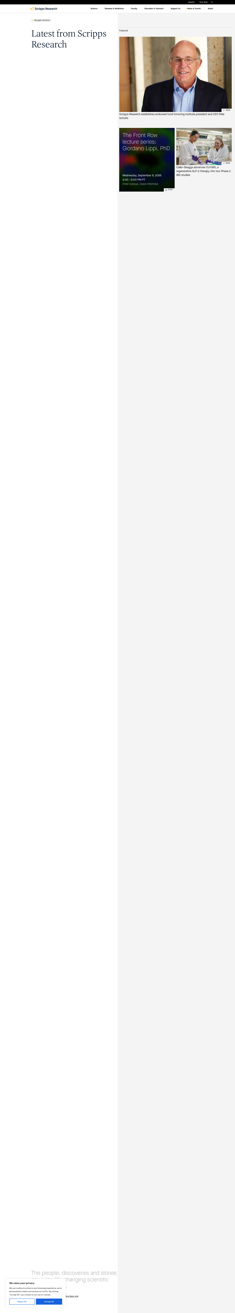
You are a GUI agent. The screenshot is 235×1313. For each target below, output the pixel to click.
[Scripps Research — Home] (43, 8)
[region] (35, 1293)
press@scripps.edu (69, 1296)
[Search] (212, 2)
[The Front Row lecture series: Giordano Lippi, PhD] (147, 160)
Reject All (22, 1301)
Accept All (49, 1301)
